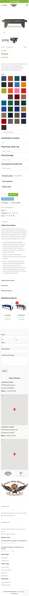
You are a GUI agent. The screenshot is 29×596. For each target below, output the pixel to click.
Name (3, 334)
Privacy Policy (5, 567)
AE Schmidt (8, 317)
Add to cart (13, 194)
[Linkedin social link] (17, 1)
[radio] (4, 78)
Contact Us (4, 573)
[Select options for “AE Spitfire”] (12, 305)
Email (3, 342)
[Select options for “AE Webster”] (25, 305)
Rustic (9, 213)
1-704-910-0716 (11, 391)
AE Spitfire (7, 315)
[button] (2, 22)
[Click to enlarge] (4, 32)
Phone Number (5, 349)
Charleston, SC (5, 560)
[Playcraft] (21, 474)
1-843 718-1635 (11, 435)
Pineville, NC (4, 557)
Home (2, 47)
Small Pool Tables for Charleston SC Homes (12, 548)
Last (16, 339)
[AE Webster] (21, 307)
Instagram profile (5, 582)
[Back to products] (25, 47)
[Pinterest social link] (14, 1)
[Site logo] (13, 5)
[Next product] (27, 47)
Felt (2, 74)
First (2, 339)
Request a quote (7, 198)
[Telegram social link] (19, 1)
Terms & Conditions (6, 570)
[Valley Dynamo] (8, 474)
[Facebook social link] (10, 1)
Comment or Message (8, 355)
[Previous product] (23, 47)
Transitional (9, 47)
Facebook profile (5, 585)
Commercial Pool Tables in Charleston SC (14, 541)
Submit (4, 371)
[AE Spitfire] (7, 307)
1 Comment (12, 543)
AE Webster (21, 315)
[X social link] (12, 1)
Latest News (4, 575)
